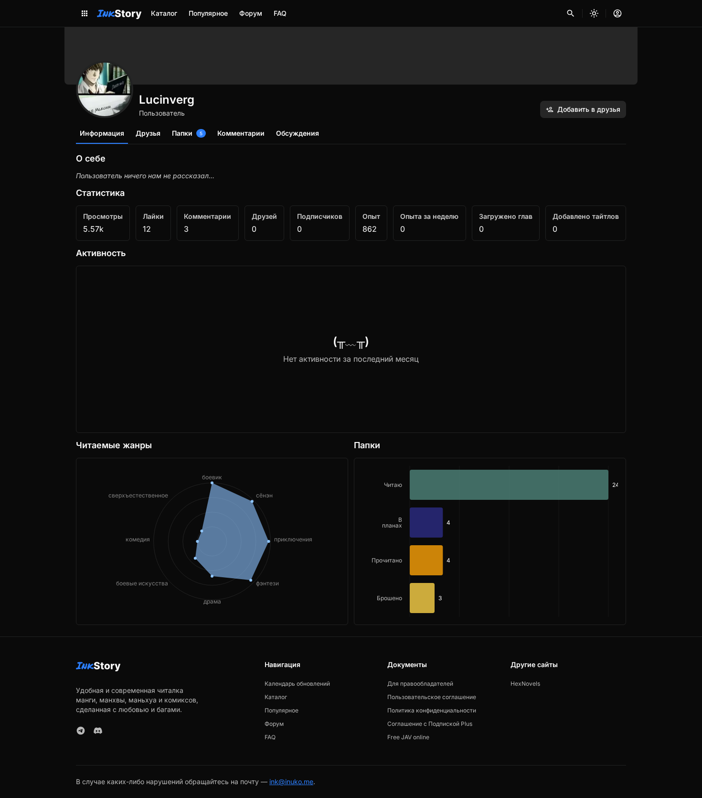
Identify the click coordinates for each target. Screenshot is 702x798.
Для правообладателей (420, 683)
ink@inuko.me (291, 781)
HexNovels (525, 683)
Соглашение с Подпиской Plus (429, 723)
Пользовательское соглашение (431, 697)
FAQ (280, 13)
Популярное (208, 13)
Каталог (164, 13)
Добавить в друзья (588, 109)
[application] (490, 541)
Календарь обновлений (297, 683)
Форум (250, 13)
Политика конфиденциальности (431, 710)
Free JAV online (408, 737)
